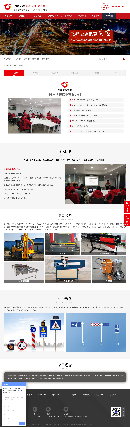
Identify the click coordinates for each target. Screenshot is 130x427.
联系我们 (95, 73)
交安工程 (68, 16)
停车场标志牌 (17, 59)
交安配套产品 (57, 394)
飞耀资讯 (95, 16)
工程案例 (82, 16)
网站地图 (112, 394)
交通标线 (37, 16)
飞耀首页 (8, 16)
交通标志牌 (23, 16)
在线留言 (115, 73)
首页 (15, 65)
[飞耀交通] (30, 6)
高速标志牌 (27, 59)
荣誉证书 (75, 73)
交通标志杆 (36, 59)
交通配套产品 (52, 16)
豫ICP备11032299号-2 (44, 424)
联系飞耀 (109, 16)
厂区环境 (34, 73)
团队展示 (54, 73)
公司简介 (22, 65)
